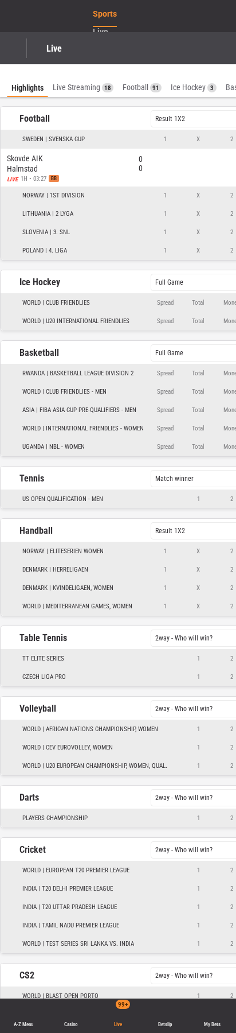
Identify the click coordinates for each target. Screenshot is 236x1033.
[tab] (27, 80)
